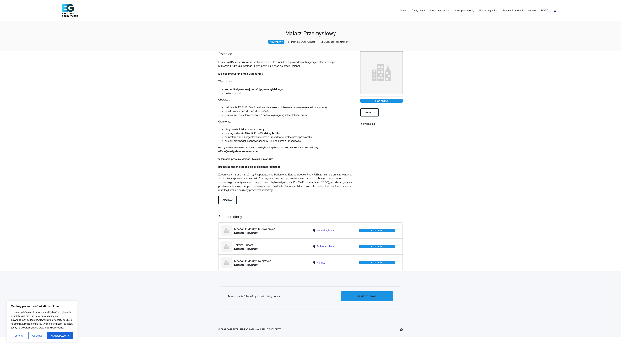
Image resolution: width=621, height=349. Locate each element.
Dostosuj (19, 335)
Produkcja (369, 124)
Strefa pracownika (439, 10)
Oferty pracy (418, 10)
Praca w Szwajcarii (512, 10)
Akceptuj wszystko (60, 335)
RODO (545, 10)
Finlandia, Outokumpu (302, 41)
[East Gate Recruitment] (92, 10)
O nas (403, 10)
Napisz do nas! (367, 296)
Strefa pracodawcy (464, 10)
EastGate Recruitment (336, 41)
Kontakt (532, 10)
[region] (42, 322)
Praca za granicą (488, 10)
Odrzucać (37, 335)
